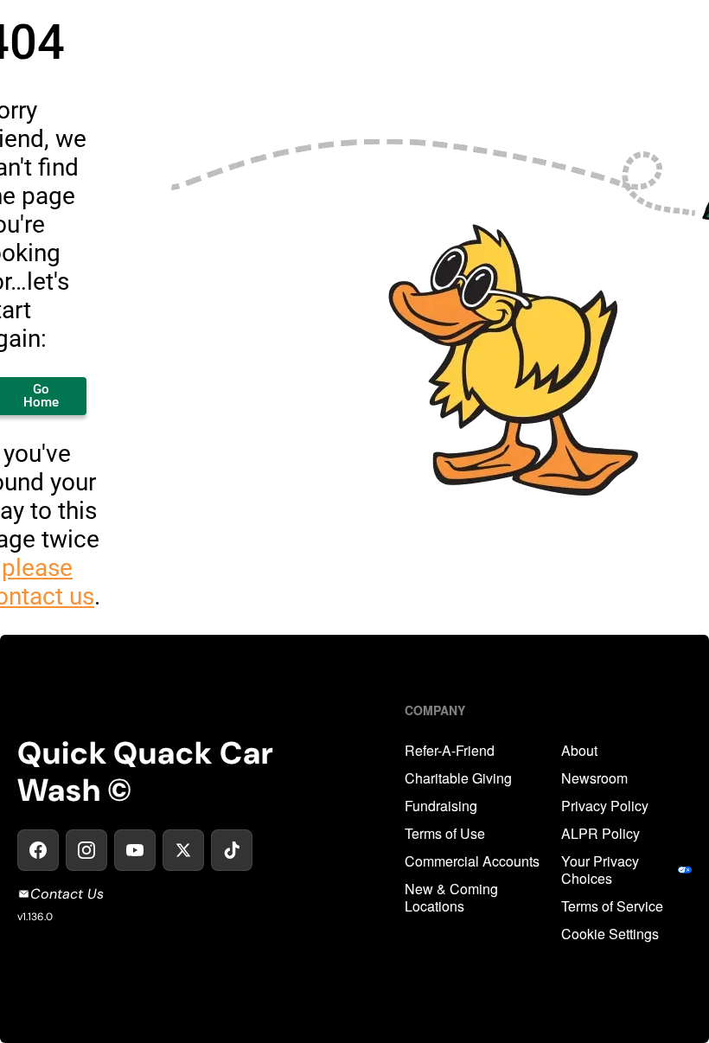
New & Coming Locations (451, 897)
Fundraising (441, 806)
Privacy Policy (604, 806)
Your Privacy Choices (600, 870)
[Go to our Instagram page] (86, 850)
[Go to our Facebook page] (38, 850)
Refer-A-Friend (450, 750)
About (579, 750)
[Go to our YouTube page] (135, 850)
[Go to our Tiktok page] (231, 850)
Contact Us (67, 894)
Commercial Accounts (472, 861)
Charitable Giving (458, 778)
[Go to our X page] (183, 850)
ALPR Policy (600, 833)
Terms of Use (445, 833)
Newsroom (594, 778)
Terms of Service (612, 906)
